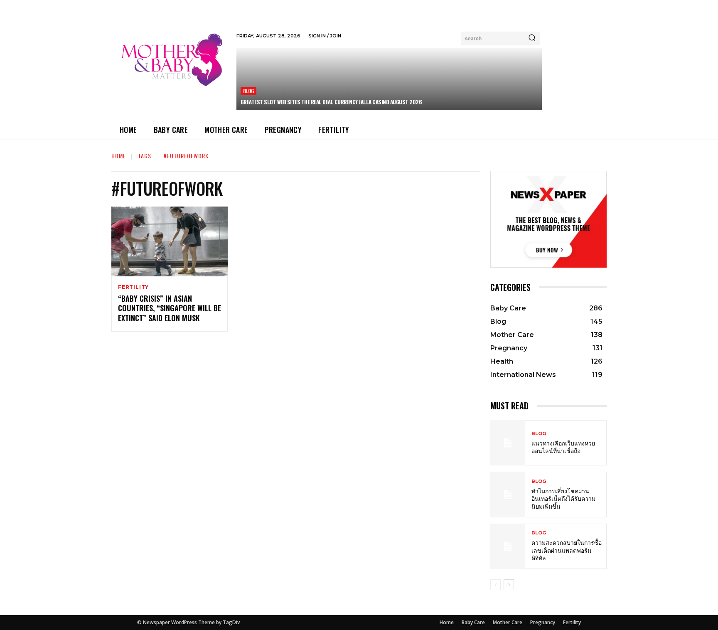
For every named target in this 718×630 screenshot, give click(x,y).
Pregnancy (542, 622)
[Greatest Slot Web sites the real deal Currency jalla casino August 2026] (389, 79)
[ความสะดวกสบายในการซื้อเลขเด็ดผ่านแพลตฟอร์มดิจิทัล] (507, 546)
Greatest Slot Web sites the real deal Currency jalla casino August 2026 (331, 102)
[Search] (532, 38)
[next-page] (509, 584)
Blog (248, 90)
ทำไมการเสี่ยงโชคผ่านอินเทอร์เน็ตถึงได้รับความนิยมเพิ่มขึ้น (563, 498)
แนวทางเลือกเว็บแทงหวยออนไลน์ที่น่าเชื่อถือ (563, 446)
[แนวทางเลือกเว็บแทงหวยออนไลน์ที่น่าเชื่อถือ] (507, 442)
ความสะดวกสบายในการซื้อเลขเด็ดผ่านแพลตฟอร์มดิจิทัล (566, 549)
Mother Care (507, 622)
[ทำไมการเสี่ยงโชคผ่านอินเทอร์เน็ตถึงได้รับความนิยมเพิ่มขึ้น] (507, 494)
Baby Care (473, 622)
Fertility (133, 287)
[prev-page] (495, 584)
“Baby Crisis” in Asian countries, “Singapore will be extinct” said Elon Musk (169, 308)
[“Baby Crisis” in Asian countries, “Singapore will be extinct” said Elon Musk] (169, 241)
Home (118, 155)
